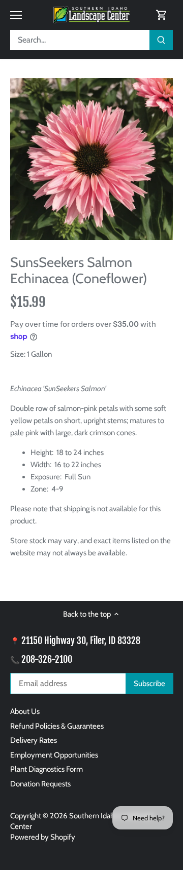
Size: (17, 354)
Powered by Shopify (42, 837)
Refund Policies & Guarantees (57, 726)
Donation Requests (40, 783)
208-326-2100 (46, 659)
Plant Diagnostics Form (46, 769)
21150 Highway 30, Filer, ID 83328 (80, 640)
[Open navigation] (16, 15)
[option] (91, 159)
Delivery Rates (33, 740)
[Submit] (161, 40)
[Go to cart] (162, 15)
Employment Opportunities (54, 755)
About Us (25, 711)
